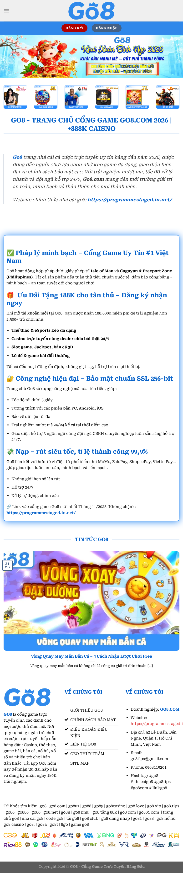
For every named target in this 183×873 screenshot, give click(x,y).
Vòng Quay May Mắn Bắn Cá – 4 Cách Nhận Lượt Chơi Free (91, 656)
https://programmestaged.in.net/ (129, 199)
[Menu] (6, 10)
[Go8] (91, 11)
